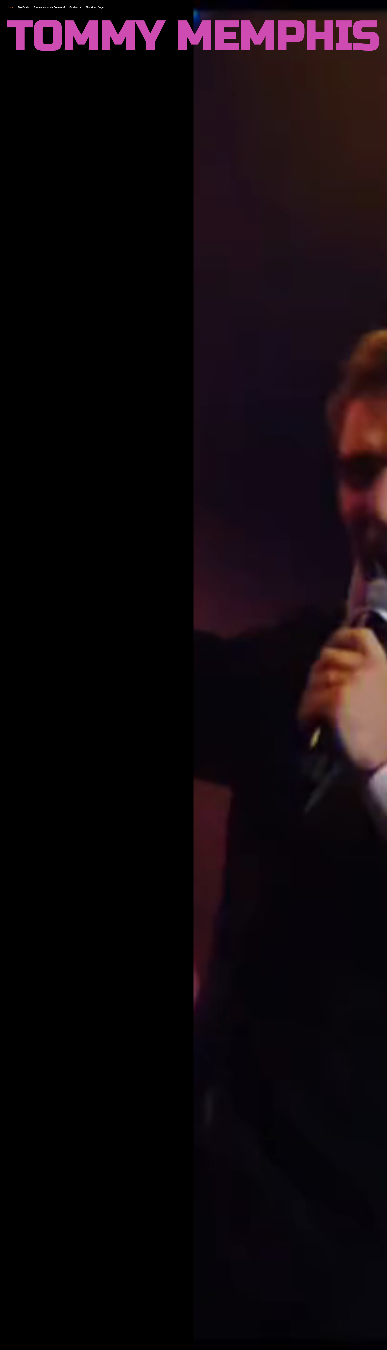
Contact (74, 7)
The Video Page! (95, 7)
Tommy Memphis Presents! (49, 7)
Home (10, 7)
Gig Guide (23, 7)
